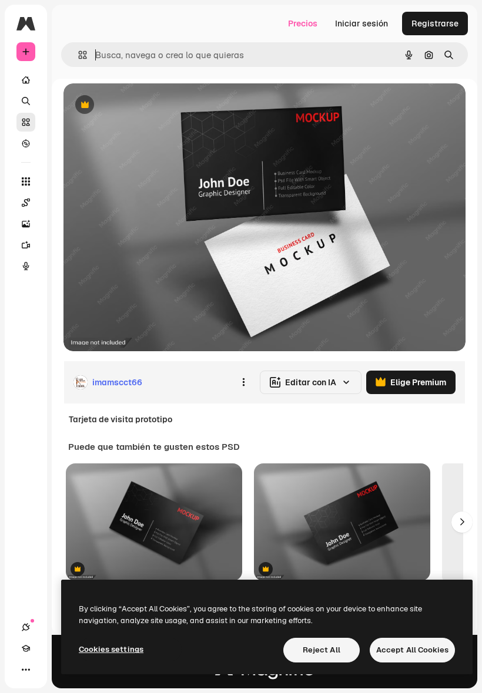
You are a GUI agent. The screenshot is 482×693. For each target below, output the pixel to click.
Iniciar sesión (361, 23)
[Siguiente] (462, 522)
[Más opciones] (243, 382)
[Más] (25, 669)
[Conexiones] (25, 627)
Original (138, 105)
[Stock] (25, 122)
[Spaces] (25, 202)
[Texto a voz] (25, 266)
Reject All (321, 650)
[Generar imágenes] (25, 223)
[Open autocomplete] (78, 55)
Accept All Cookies (412, 650)
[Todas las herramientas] (25, 181)
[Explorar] (25, 143)
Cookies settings (111, 649)
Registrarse (434, 23)
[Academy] (25, 648)
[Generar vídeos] (25, 245)
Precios (302, 23)
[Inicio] (25, 79)
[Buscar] (25, 101)
